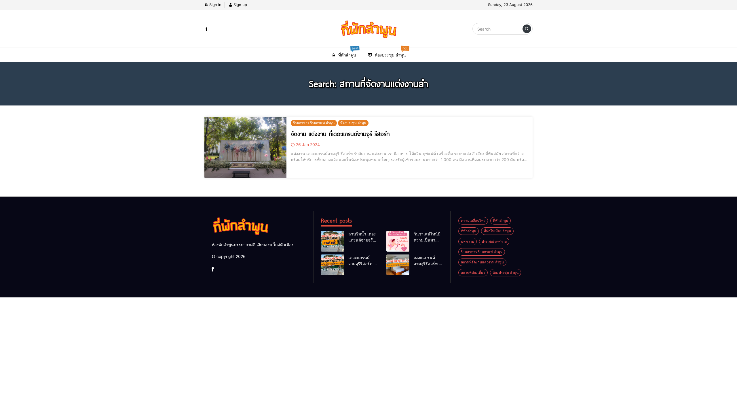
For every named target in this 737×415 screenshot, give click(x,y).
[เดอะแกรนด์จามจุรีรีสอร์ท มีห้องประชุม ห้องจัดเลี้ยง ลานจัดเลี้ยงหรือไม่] (332, 264)
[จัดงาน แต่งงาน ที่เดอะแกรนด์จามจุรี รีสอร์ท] (245, 147)
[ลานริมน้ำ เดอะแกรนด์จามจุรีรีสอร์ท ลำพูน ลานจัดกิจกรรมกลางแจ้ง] (332, 241)
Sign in (214, 4)
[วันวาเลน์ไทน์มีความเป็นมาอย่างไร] (397, 241)
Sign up (239, 4)
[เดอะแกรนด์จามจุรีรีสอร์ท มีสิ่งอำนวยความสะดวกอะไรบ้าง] (397, 264)
